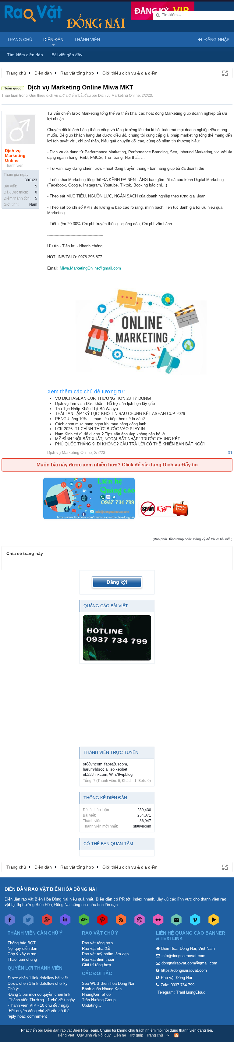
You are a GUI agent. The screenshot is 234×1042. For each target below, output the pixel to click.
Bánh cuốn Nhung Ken (102, 989)
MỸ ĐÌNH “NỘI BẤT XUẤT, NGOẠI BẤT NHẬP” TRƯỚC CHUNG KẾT (117, 439)
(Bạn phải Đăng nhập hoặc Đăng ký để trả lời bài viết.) (192, 539)
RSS (176, 1035)
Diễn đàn (53, 39)
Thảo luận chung (22, 959)
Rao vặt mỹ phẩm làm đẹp (105, 954)
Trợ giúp (136, 1035)
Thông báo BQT (22, 943)
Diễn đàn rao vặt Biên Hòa (66, 1030)
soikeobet (118, 769)
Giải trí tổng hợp (96, 965)
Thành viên (87, 39)
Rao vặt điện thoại (98, 959)
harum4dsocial (95, 769)
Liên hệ (120, 1035)
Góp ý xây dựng (22, 954)
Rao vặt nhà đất (96, 948)
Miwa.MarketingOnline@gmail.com (90, 268)
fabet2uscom (115, 764)
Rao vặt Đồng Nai (176, 977)
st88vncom (92, 764)
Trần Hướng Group (98, 1000)
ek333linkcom (95, 774)
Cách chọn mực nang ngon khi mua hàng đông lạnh (100, 424)
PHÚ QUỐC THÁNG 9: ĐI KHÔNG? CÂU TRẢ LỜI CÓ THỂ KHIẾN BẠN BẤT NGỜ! (130, 444)
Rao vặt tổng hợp (97, 943)
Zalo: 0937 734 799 (177, 985)
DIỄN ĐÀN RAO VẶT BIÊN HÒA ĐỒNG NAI (51, 889)
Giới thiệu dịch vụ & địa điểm (53, 95)
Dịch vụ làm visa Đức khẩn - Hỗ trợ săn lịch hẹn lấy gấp (105, 403)
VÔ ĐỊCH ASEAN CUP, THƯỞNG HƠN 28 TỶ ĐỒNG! (103, 398)
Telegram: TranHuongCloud (181, 992)
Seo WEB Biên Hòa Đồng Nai (108, 983)
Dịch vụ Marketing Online (119, 95)
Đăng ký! (117, 582)
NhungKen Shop (96, 994)
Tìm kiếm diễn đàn (25, 54)
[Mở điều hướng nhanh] (225, 73)
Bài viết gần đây (66, 54)
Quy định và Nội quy (94, 1035)
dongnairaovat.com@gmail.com (189, 963)
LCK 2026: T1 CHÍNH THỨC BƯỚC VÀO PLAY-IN (100, 429)
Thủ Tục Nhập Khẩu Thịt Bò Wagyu (86, 408)
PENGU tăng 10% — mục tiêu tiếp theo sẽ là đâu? (100, 418)
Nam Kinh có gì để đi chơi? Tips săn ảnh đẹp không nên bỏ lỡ (110, 434)
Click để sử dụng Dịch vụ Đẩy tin (160, 464)
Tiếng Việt (65, 1035)
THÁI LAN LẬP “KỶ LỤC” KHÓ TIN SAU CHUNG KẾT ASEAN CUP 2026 (120, 413)
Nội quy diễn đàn (22, 948)
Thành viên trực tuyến (110, 752)
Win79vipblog (121, 774)
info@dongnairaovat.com (183, 955)
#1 (230, 452)
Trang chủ (19, 39)
